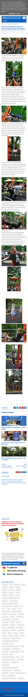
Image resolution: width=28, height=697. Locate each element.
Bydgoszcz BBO (13, 600)
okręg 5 (16, 635)
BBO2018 (5, 587)
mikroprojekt (19, 627)
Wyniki (5, 20)
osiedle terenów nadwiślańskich (10, 640)
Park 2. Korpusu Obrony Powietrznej (11, 646)
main (4, 627)
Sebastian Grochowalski (8, 657)
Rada (22, 651)
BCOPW (17, 592)
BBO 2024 (17, 584)
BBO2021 (5, 590)
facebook (23, 472)
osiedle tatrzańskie (16, 638)
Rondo (11, 654)
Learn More (12, 13)
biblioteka (5, 595)
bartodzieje (5, 584)
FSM (19, 608)
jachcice (12, 616)
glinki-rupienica (6, 611)
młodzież (13, 630)
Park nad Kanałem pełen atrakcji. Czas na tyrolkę (14, 459)
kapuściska (5, 622)
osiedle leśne (6, 638)
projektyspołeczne (14, 651)
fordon (14, 608)
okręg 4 (10, 635)
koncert (12, 622)
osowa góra (5, 643)
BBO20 (23, 584)
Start (3, 22)
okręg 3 (4, 635)
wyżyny (12, 673)
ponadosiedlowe (16, 648)
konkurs (18, 622)
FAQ (22, 606)
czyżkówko (16, 606)
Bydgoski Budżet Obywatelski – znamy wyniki (14, 428)
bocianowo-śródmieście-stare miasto (11, 598)
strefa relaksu (14, 662)
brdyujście (5, 600)
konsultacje (5, 624)
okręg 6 (22, 635)
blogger (18, 472)
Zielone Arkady (11, 675)
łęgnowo (12, 624)
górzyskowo (13, 614)
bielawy (11, 595)
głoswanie (5, 614)
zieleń (4, 675)
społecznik (20, 659)
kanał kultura (15, 619)
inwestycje (5, 616)
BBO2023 (18, 590)
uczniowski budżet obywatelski (10, 667)
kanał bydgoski (6, 619)
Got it (18, 13)
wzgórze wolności (20, 673)
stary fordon (5, 662)
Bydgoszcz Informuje (7, 690)
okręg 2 (21, 632)
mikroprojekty (6, 630)
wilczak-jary (12, 22)
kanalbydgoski (20, 616)
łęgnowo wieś (20, 624)
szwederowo (6, 665)
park (12, 643)
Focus (8, 608)
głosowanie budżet (16, 611)
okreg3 (9, 632)
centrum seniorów (7, 606)
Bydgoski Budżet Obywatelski (18, 695)
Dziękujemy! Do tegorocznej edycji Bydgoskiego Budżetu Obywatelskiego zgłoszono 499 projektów (13, 523)
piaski (22, 646)
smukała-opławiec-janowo (9, 659)
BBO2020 (18, 587)
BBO (11, 584)
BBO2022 (11, 590)
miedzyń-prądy (10, 627)
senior (17, 657)
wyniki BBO (5, 673)
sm (22, 657)
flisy (4, 608)
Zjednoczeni (21, 678)
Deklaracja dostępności (8, 688)
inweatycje (20, 614)
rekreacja (5, 654)
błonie (17, 595)
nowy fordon (21, 630)
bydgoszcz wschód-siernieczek (10, 603)
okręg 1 (6, 22)
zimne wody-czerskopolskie (9, 678)
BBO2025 (11, 592)
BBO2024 (5, 592)
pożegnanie (5, 651)
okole (4, 632)
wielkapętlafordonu (7, 670)
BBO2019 (11, 587)
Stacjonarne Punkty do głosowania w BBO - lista (13, 443)
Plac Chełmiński (6, 648)
